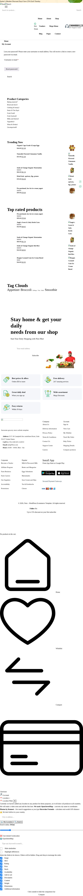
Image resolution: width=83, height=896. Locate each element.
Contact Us (46, 441)
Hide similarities (10, 848)
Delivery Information (50, 429)
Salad (42, 290)
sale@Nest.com (12, 445)
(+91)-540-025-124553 (16, 442)
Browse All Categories (14, 26)
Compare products (69, 450)
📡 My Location (6, 822)
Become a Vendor (7, 463)
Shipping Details (68, 445)
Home (57, 592)
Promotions (5, 488)
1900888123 (76, 25)
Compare (58, 705)
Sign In (65, 424)
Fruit (39, 290)
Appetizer (13, 289)
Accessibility (5, 484)
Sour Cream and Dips (29, 480)
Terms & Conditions (49, 437)
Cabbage (35, 290)
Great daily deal (18, 392)
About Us (46, 424)
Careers (45, 450)
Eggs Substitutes (27, 471)
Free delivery (58, 378)
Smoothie (51, 289)
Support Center (48, 445)
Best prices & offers (20, 378)
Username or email (14, 59)
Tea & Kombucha (28, 484)
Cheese (24, 488)
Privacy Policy (47, 433)
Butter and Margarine (29, 467)
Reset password (11, 69)
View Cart (66, 429)
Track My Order (68, 437)
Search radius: (7, 825)
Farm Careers (5, 476)
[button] (41, 798)
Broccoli (26, 289)
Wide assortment (60, 392)
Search (79, 10)
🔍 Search (18, 822)
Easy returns (17, 406)
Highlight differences (11, 852)
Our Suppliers (5, 480)
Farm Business (6, 471)
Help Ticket (67, 441)
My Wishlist (67, 433)
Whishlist (58, 648)
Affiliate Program (7, 467)
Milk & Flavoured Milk (30, 463)
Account (6, 795)
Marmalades (26, 476)
